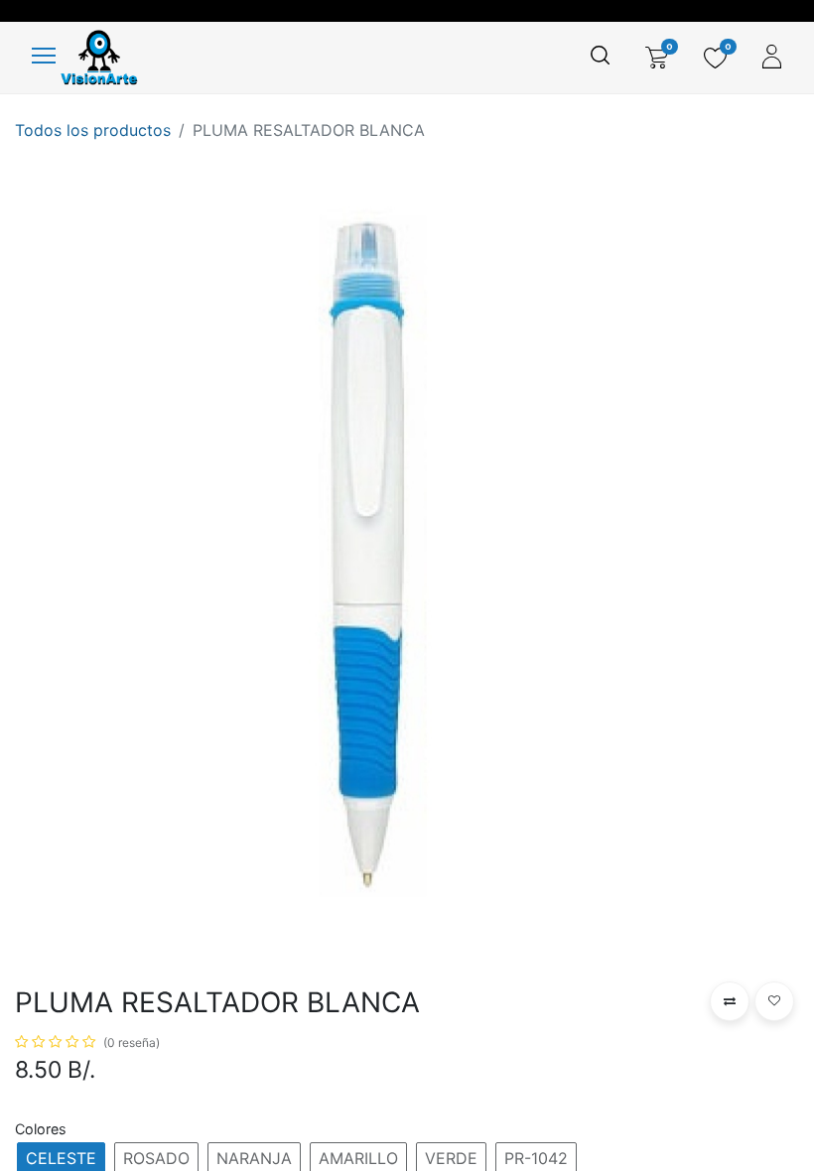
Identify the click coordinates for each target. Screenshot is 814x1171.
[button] (729, 1001)
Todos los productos (93, 130)
